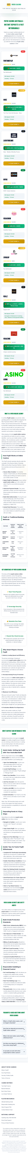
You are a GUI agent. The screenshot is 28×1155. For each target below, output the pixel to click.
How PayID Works (5, 1072)
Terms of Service (5, 1078)
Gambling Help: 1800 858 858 (8, 1117)
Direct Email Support (6, 1120)
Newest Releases (5, 1088)
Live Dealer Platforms (6, 1094)
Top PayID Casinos (6, 1086)
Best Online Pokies (6, 1091)
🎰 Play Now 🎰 (14, 83)
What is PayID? (5, 1070)
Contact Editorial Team (7, 1109)
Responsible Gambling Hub (8, 1104)
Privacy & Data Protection (7, 1123)
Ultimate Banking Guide (7, 1101)
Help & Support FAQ (6, 1107)
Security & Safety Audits (7, 1075)
